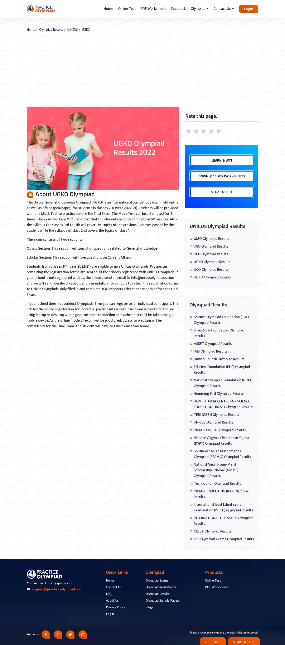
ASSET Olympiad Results (213, 344)
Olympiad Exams (157, 580)
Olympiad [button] (198, 9)
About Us (112, 600)
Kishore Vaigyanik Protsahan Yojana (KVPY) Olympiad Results (221, 441)
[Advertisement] (142, 69)
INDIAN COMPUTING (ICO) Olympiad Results (221, 494)
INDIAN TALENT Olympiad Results (220, 430)
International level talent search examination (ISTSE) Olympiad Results (223, 507)
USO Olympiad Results (211, 246)
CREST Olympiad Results (213, 531)
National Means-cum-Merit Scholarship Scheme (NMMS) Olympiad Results (216, 470)
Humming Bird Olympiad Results (219, 394)
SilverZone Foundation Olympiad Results (219, 333)
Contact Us (114, 587)
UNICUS (72, 30)
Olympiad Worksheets (161, 587)
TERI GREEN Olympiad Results (217, 415)
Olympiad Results (51, 30)
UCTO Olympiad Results (212, 277)
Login (248, 9)
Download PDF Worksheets (222, 176)
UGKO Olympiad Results (212, 262)
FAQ (109, 594)
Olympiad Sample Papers (163, 600)
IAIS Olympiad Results (210, 351)
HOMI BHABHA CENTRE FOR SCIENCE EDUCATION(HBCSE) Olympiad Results (223, 404)
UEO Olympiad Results (211, 254)
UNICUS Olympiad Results (213, 422)
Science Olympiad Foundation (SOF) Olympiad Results (221, 320)
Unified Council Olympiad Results (219, 359)
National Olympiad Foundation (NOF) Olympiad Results (222, 383)
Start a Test (222, 192)
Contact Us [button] (222, 9)
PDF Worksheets (153, 9)
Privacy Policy (115, 607)
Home (108, 9)
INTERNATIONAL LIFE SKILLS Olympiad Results (223, 521)
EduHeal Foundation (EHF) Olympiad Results (222, 370)
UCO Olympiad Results (211, 270)
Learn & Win (222, 160)
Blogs (149, 607)
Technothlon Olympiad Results (217, 484)
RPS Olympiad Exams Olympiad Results (224, 539)
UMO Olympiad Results (212, 239)
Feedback (178, 9)
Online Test (127, 9)
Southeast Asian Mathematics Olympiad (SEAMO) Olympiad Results (222, 454)
